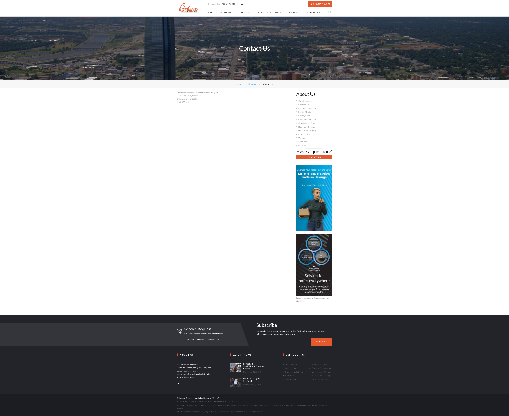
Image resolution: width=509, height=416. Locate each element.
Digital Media (304, 112)
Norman (200, 339)
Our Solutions (292, 364)
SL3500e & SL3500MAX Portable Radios (254, 366)
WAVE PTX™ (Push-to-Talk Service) (253, 379)
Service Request (198, 329)
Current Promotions (308, 108)
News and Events (306, 127)
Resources (303, 142)
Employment (304, 116)
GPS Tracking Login (321, 379)
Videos (301, 138)
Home (210, 12)
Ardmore (190, 339)
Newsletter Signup (307, 130)
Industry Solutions (268, 12)
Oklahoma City (213, 339)
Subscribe (321, 342)
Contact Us (313, 12)
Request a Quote (321, 4)
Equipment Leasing (307, 119)
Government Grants (308, 123)
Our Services (291, 368)
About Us (293, 12)
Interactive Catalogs (322, 375)
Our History (304, 134)
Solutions (225, 12)
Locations (303, 145)
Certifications (305, 101)
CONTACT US (314, 157)
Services (244, 12)
